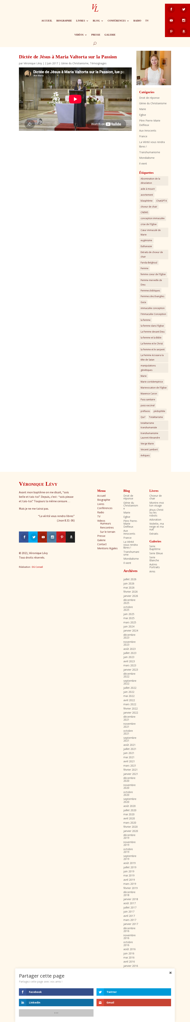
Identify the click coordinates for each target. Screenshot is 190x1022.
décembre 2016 (129, 929)
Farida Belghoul (149, 262)
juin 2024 (128, 626)
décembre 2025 (129, 601)
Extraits (153, 533)
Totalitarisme (156, 417)
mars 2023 (129, 665)
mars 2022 (129, 704)
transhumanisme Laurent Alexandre (150, 435)
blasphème (147, 200)
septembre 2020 (129, 800)
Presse (95, 34)
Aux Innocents (147, 130)
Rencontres (107, 527)
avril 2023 (129, 661)
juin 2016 (128, 953)
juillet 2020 (129, 810)
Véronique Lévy (33, 63)
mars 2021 (129, 765)
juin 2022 (128, 692)
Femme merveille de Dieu (151, 282)
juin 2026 (128, 583)
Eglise (142, 115)
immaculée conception (153, 308)
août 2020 (129, 806)
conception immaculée (153, 218)
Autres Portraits (154, 566)
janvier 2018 (130, 899)
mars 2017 (129, 920)
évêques (145, 455)
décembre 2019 (129, 836)
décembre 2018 (129, 893)
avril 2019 (129, 879)
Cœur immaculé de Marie (151, 232)
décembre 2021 (129, 718)
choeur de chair (149, 206)
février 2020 (130, 826)
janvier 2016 (130, 966)
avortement (147, 194)
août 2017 (129, 903)
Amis (152, 571)
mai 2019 (129, 875)
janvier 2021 (130, 774)
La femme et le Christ (152, 343)
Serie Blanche (154, 559)
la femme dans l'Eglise (152, 325)
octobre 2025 (128, 608)
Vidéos (78, 34)
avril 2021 (129, 761)
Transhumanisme (149, 152)
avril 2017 (129, 916)
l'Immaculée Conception (153, 314)
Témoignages (98, 63)
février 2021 (130, 769)
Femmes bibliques (150, 290)
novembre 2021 (129, 725)
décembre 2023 (129, 636)
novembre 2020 (129, 786)
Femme (144, 268)
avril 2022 (129, 700)
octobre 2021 (128, 732)
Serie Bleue (156, 553)
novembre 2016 (129, 936)
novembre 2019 (129, 843)
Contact (102, 544)
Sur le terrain (107, 532)
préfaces (145, 411)
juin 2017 (128, 911)
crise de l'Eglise (149, 224)
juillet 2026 (129, 579)
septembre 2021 (129, 739)
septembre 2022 (129, 682)
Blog (96, 20)
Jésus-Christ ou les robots (156, 512)
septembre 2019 (129, 857)
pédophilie (159, 411)
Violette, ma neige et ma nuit (156, 526)
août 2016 (129, 949)
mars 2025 (129, 622)
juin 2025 (128, 614)
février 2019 (130, 888)
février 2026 (130, 591)
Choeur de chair (155, 497)
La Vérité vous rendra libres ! (130, 544)
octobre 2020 (128, 793)
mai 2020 (129, 814)
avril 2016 (129, 961)
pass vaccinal (148, 405)
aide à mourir (148, 188)
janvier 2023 (130, 669)
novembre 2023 (129, 643)
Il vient (143, 163)
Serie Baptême (154, 547)
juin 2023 (128, 657)
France (143, 136)
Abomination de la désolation (150, 181)
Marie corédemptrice (152, 381)
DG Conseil (37, 567)
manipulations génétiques (148, 368)
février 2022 (130, 708)
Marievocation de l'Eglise (154, 387)
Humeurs (105, 523)
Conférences (117, 20)
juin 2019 (128, 871)
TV (147, 20)
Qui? (143, 417)
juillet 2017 (129, 907)
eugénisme (146, 240)
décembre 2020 (129, 779)
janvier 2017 (130, 924)
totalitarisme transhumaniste (149, 425)
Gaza (143, 302)
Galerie (110, 34)
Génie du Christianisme (75, 63)
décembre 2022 (129, 675)
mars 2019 (129, 883)
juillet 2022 (129, 687)
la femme (145, 320)
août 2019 (129, 863)
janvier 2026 (130, 596)
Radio (137, 20)
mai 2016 (129, 957)
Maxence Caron (149, 393)
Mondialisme (147, 157)
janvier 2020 (130, 831)
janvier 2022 (130, 712)
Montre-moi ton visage (156, 504)
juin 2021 (128, 753)
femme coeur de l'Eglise (153, 274)
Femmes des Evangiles (152, 296)
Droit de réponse (149, 97)
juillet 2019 (129, 867)
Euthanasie (146, 246)
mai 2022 (129, 696)
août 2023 (129, 649)
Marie (142, 109)
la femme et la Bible (151, 337)
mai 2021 (129, 757)
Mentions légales (107, 548)
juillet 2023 (129, 653)
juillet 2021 (129, 749)
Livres (80, 20)
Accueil (46, 20)
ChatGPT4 (161, 200)
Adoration (155, 519)
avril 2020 (129, 818)
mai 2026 (129, 587)
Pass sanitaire (148, 399)
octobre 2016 (128, 943)
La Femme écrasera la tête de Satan (152, 357)
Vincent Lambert (149, 449)
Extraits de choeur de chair (152, 254)
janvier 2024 (130, 630)
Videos (101, 520)
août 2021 (129, 745)
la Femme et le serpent (153, 349)
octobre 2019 (128, 850)
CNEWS (144, 212)
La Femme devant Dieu (153, 331)
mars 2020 (129, 822)
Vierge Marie (147, 443)
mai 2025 (129, 618)
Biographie (64, 20)
